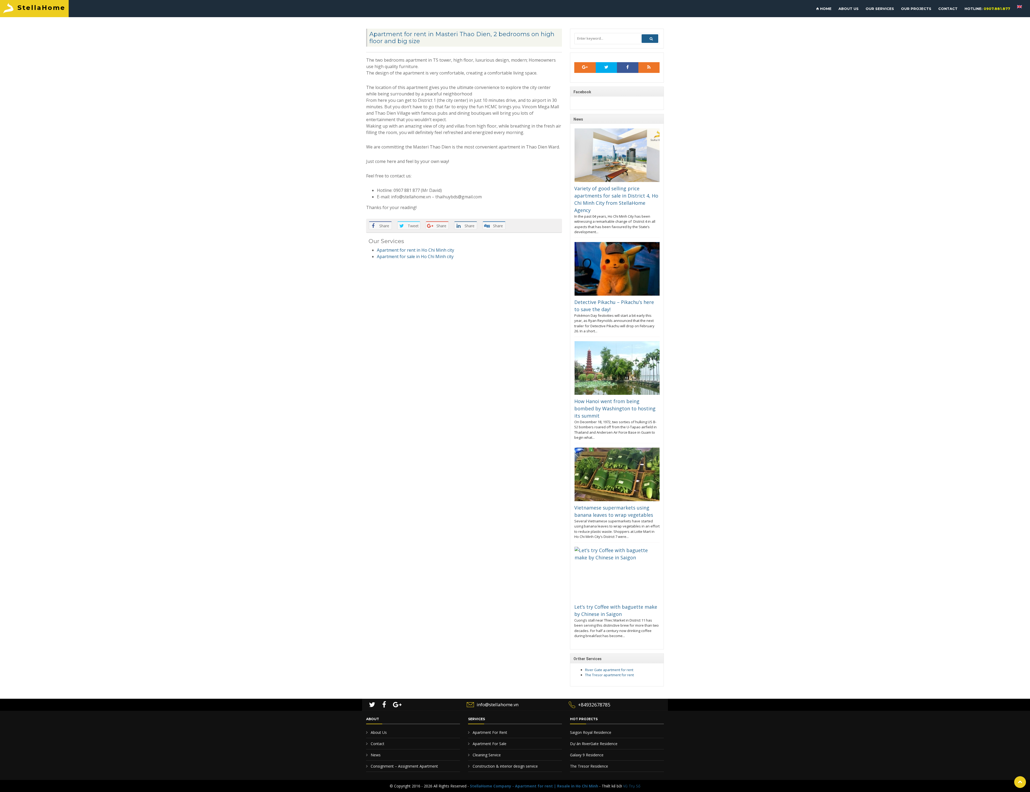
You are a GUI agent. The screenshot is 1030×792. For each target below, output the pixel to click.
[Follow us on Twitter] (606, 67)
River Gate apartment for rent (609, 669)
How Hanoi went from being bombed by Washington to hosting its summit (615, 408)
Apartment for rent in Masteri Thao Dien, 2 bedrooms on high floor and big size (461, 38)
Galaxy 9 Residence (587, 754)
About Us (378, 732)
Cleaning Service (486, 754)
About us (848, 8)
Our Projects (916, 8)
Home (825, 8)
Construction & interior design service (505, 766)
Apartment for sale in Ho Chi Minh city (415, 256)
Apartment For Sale (489, 743)
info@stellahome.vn (497, 704)
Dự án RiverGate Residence (593, 743)
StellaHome (41, 8)
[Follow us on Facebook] (627, 67)
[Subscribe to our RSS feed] (585, 67)
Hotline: (987, 8)
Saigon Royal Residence (590, 732)
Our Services (880, 8)
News (375, 754)
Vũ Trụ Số (631, 786)
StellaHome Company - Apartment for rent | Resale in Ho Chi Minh (534, 786)
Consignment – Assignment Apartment (404, 766)
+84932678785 (594, 704)
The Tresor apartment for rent (609, 674)
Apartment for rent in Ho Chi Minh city (415, 250)
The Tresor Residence (589, 766)
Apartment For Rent (489, 732)
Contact (948, 8)
